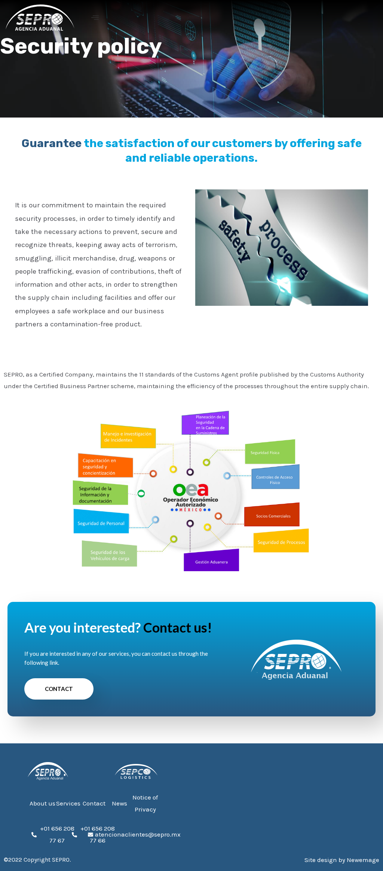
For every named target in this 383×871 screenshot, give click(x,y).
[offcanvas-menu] (95, 18)
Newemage (363, 860)
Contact (59, 688)
